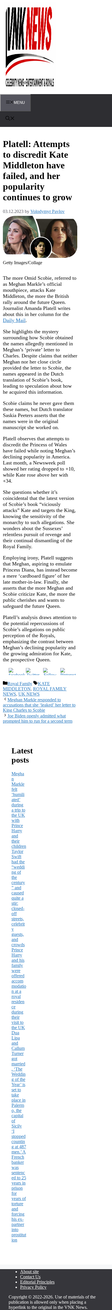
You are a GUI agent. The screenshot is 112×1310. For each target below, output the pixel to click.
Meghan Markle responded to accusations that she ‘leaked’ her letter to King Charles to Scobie (39, 705)
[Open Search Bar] (10, 119)
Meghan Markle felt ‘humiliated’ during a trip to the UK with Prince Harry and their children (18, 810)
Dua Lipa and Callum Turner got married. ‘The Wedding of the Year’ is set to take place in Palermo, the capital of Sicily (18, 1079)
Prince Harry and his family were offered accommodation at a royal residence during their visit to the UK (18, 988)
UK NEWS (29, 694)
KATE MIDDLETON (26, 686)
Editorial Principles (37, 1281)
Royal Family (19, 683)
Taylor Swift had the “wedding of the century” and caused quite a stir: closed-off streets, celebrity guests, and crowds (18, 898)
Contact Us (30, 1276)
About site (29, 1271)
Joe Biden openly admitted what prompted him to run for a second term (37, 718)
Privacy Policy (33, 1287)
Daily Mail (14, 320)
